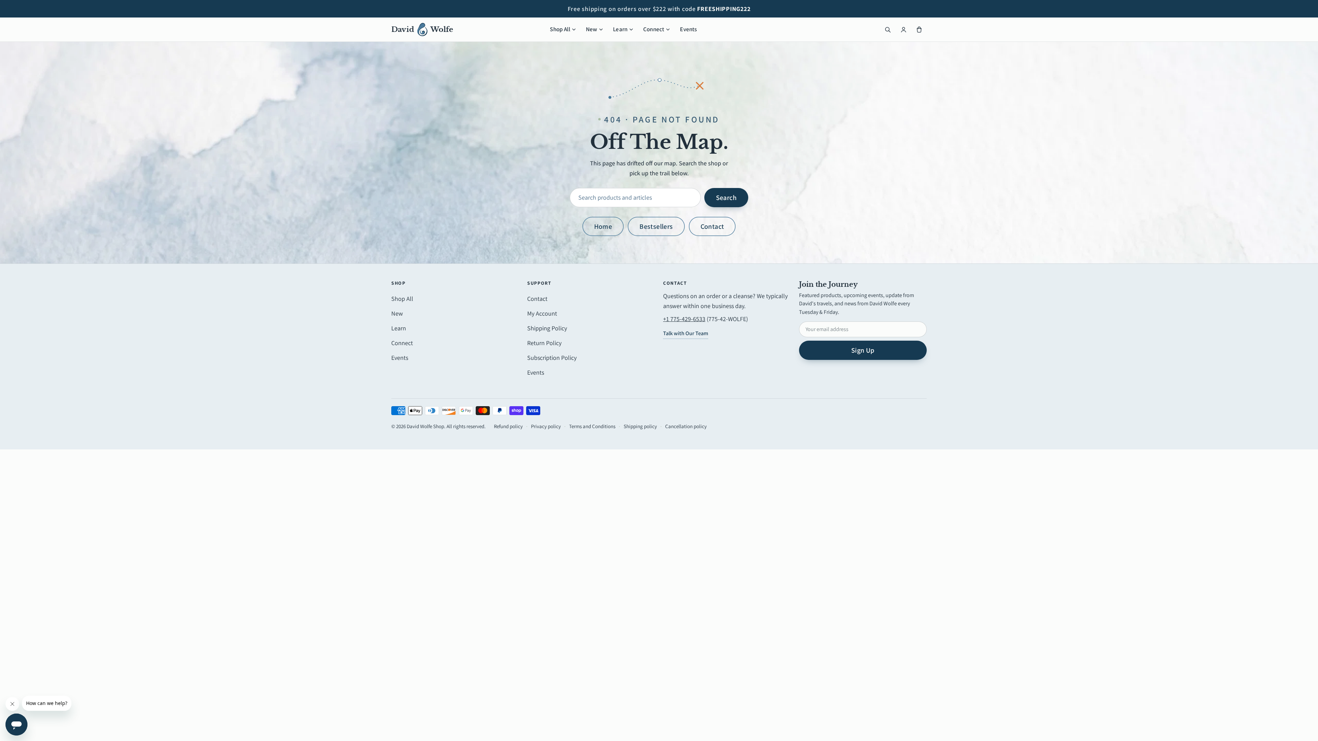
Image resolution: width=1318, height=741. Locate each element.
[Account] (903, 29)
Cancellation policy (686, 426)
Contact (712, 226)
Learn (620, 29)
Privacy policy (546, 426)
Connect (653, 29)
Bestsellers (656, 226)
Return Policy (544, 343)
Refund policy (508, 426)
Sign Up (863, 350)
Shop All (560, 29)
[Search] (887, 29)
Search (726, 197)
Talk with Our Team (685, 333)
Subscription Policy (552, 358)
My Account (542, 313)
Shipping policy (640, 426)
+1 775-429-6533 (684, 319)
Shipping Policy (547, 328)
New (592, 29)
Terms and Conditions (592, 426)
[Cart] (919, 29)
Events (688, 29)
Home (603, 226)
